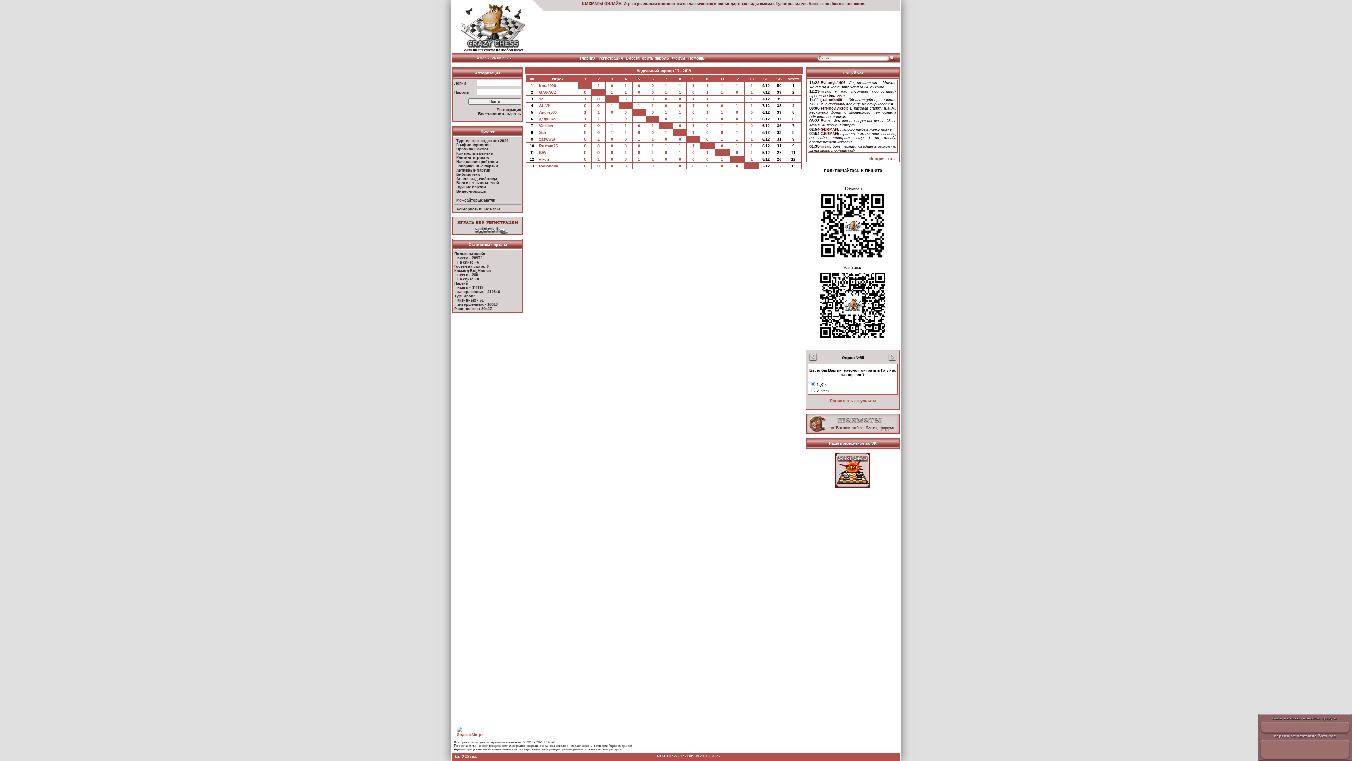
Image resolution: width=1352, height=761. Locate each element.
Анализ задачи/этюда (476, 179)
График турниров (473, 145)
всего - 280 (467, 275)
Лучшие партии (471, 187)
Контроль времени (474, 153)
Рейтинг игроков (472, 157)
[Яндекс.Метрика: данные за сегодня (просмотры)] (470, 731)
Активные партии (473, 170)
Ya (541, 99)
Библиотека (468, 174)
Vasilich (546, 126)
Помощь (696, 58)
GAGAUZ (547, 92)
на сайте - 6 (468, 262)
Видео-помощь (471, 191)
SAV (542, 152)
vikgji (544, 159)
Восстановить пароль (647, 58)
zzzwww (547, 139)
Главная (587, 58)
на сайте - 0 (468, 279)
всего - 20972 (469, 258)
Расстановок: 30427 (473, 309)
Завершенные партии (477, 166)
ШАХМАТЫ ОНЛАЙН (601, 3)
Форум (678, 58)
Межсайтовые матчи (475, 200)
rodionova (548, 166)
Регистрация (611, 58)
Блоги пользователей (477, 183)
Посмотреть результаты (853, 400)
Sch (542, 132)
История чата (882, 158)
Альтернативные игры (478, 209)
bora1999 (547, 85)
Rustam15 (548, 146)
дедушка (547, 119)
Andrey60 (548, 112)
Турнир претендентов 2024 (482, 140)
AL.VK (545, 106)
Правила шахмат (472, 149)
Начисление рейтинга (477, 162)
